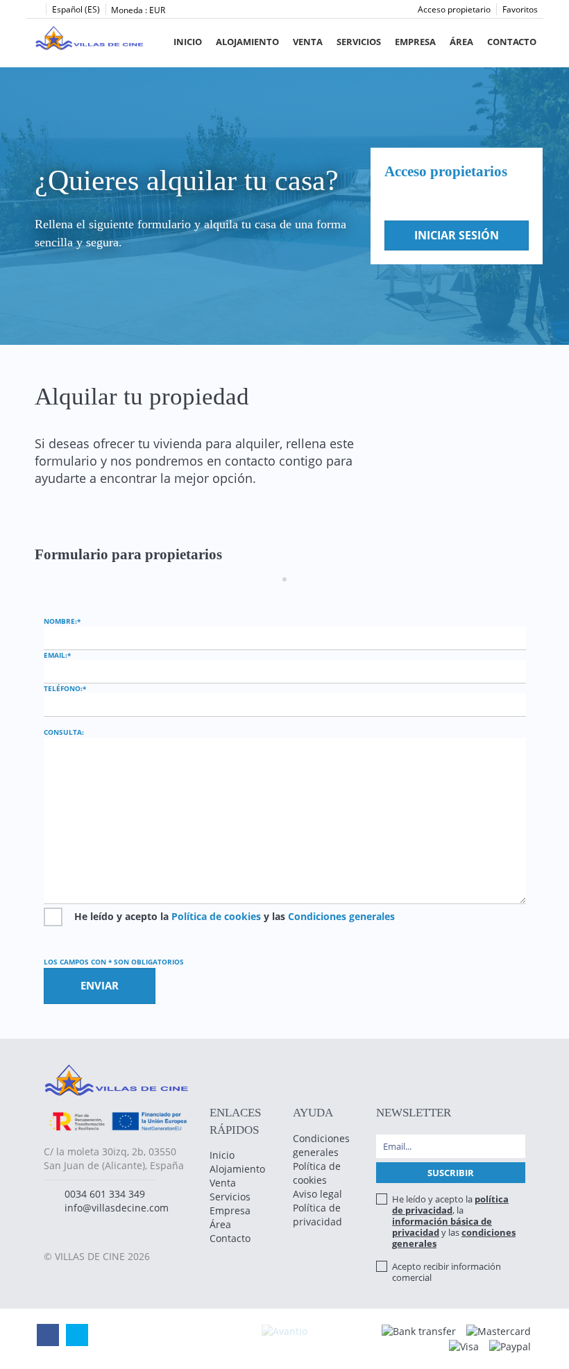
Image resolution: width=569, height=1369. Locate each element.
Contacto (511, 41)
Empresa (415, 41)
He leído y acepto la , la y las (454, 1221)
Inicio (187, 41)
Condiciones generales (341, 916)
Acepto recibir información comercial (446, 1272)
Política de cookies (216, 916)
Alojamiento (247, 41)
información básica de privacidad (442, 1227)
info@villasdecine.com (117, 1207)
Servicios (359, 41)
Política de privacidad (317, 1214)
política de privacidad (450, 1204)
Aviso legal (317, 1193)
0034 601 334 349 (105, 1193)
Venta (308, 41)
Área (461, 41)
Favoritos (520, 9)
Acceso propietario (454, 9)
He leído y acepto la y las (234, 916)
